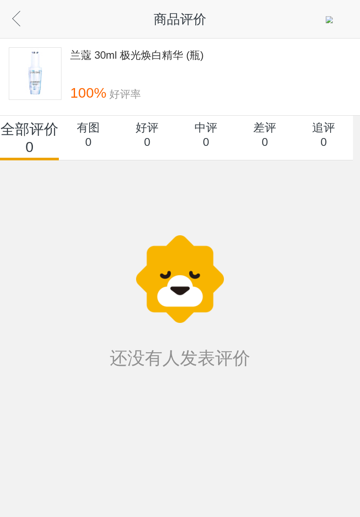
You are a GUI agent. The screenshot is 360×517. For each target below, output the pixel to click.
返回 (30, 16)
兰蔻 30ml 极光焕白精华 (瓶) (137, 55)
